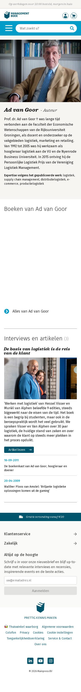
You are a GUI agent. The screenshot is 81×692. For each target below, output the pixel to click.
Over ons (40, 644)
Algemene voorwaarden (58, 627)
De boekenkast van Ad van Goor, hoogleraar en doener (35, 468)
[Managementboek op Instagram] (51, 661)
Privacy (24, 632)
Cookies (38, 632)
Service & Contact (60, 638)
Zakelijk (10, 543)
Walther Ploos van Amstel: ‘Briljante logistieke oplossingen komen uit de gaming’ (35, 489)
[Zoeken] (72, 28)
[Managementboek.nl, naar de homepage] (16, 18)
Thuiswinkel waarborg (23, 627)
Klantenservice (17, 534)
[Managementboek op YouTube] (40, 661)
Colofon (11, 632)
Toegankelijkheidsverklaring (25, 638)
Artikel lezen (17, 449)
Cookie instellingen (60, 632)
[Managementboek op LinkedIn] (30, 661)
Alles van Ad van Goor (30, 311)
